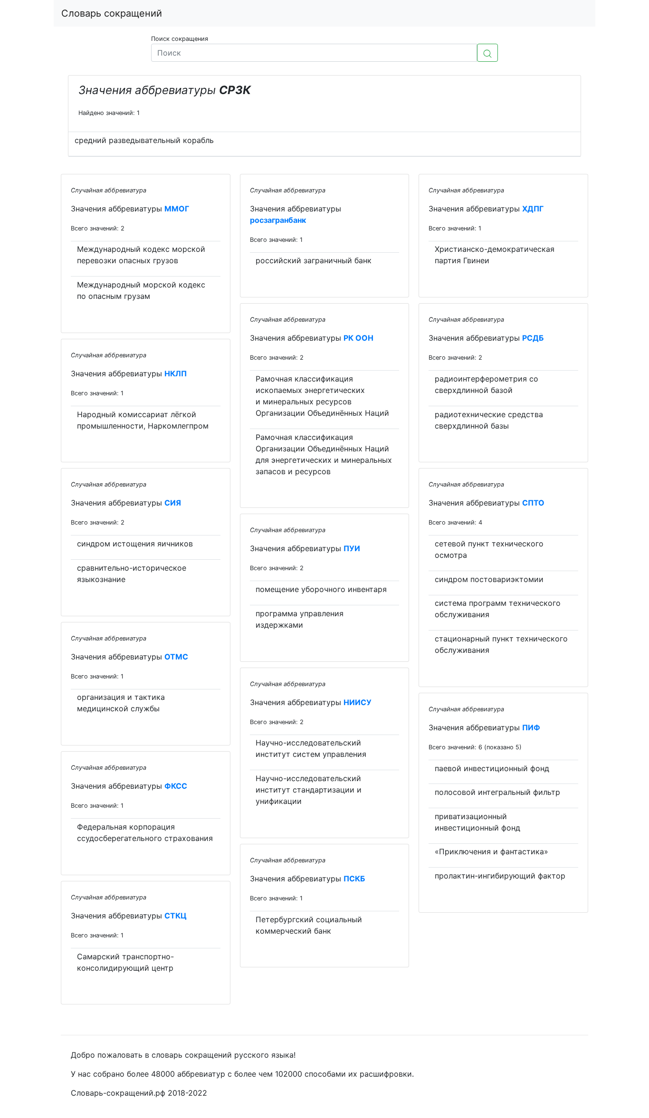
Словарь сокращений (111, 13)
